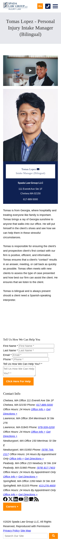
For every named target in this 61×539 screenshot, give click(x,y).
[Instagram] (26, 500)
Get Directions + (34, 458)
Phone (8, 359)
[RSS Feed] (36, 500)
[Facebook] (5, 500)
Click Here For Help (18, 381)
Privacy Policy (11, 530)
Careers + (12, 506)
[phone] (47, 6)
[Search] (53, 536)
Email (7, 355)
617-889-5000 (44, 404)
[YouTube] (21, 500)
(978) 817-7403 (46, 467)
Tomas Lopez (28, 169)
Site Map (25, 530)
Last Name (10, 350)
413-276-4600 (47, 485)
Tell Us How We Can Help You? (22, 363)
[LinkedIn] (16, 500)
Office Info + (38, 409)
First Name (10, 345)
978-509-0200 (46, 427)
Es (40, 6)
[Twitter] (10, 500)
